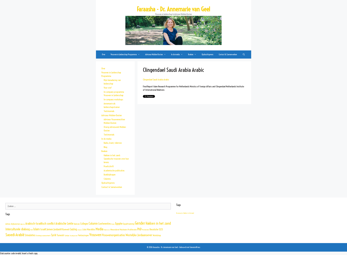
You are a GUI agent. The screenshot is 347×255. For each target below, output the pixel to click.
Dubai (113, 224)
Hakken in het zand (158, 223)
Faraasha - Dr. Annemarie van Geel (173, 9)
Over (103, 54)
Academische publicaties (114, 170)
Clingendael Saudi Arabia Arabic (156, 79)
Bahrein (77, 223)
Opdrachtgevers (207, 54)
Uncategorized (74, 236)
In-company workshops (113, 99)
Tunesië (60, 235)
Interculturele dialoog (17, 229)
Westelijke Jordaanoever (139, 235)
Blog (105, 147)
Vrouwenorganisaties (113, 235)
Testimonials (109, 111)
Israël (43, 229)
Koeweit (66, 229)
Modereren (107, 230)
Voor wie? (108, 87)
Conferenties (104, 223)
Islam (36, 229)
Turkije (66, 235)
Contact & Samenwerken (228, 54)
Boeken (104, 151)
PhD (139, 229)
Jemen (50, 229)
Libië (84, 229)
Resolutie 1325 (156, 229)
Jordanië (57, 229)
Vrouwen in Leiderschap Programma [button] (124, 54)
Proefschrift (109, 166)
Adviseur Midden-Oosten (111, 115)
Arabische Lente (64, 223)
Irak (31, 230)
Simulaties (30, 235)
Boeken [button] (190, 54)
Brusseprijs (179, 213)
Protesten (145, 229)
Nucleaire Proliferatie (128, 229)
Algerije (22, 224)
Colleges (84, 223)
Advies (7, 224)
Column (93, 223)
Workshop (157, 235)
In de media (106, 138)
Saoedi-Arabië (14, 234)
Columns (107, 178)
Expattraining (128, 223)
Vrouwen (95, 234)
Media (99, 229)
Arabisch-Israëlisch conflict (40, 223)
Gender (140, 223)
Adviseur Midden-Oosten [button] (154, 54)
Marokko (91, 229)
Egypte (118, 223)
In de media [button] (175, 54)
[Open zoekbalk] (244, 54)
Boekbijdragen (109, 174)
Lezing (73, 229)
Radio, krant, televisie (113, 142)
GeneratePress (195, 247)
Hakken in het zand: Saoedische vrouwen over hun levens (116, 159)
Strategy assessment (43, 235)
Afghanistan (15, 224)
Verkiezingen (83, 235)
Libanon (79, 230)
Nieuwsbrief (115, 229)
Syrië (53, 235)
